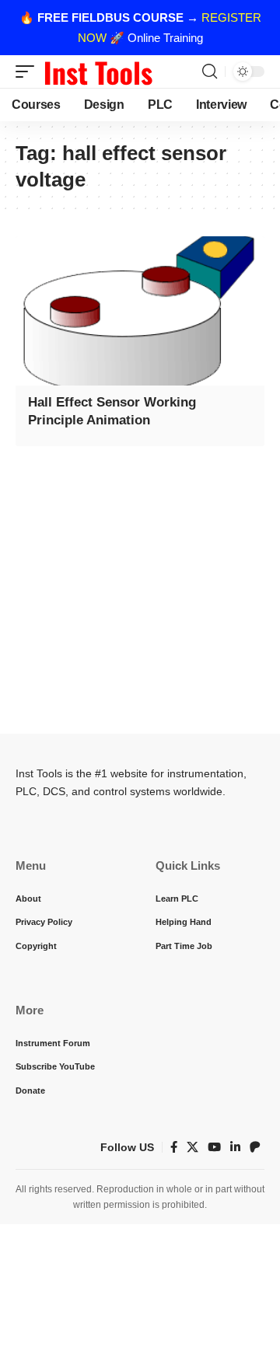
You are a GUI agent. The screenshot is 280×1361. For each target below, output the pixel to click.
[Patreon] (255, 1147)
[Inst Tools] (98, 71)
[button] (29, 71)
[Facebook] (173, 1147)
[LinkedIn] (235, 1147)
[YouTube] (214, 1147)
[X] (192, 1147)
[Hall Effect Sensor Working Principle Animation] (140, 311)
